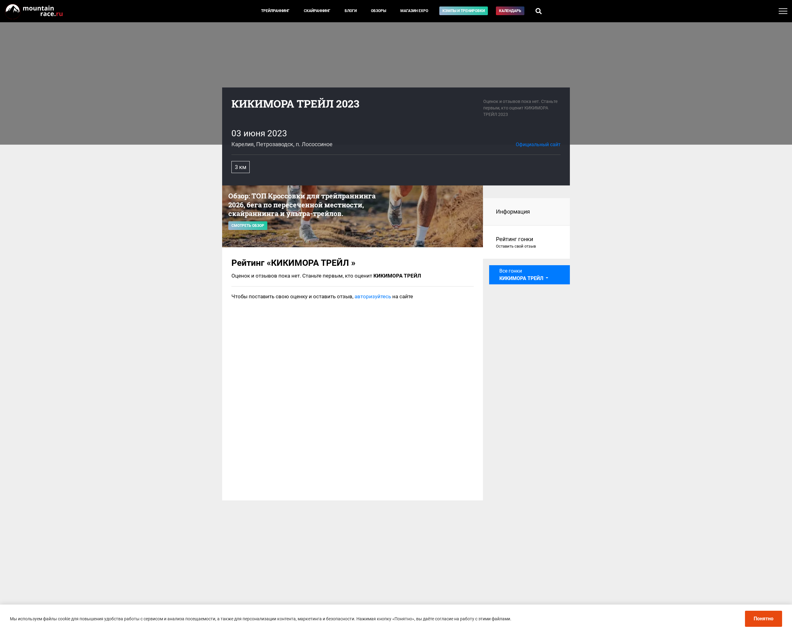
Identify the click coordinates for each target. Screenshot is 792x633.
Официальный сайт (538, 144)
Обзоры (378, 11)
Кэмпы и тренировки (463, 11)
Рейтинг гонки (516, 242)
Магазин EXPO (414, 11)
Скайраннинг (317, 11)
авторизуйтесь (373, 296)
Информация (513, 211)
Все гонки (521, 274)
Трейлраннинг (275, 11)
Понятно (763, 619)
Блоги (351, 11)
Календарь (510, 11)
